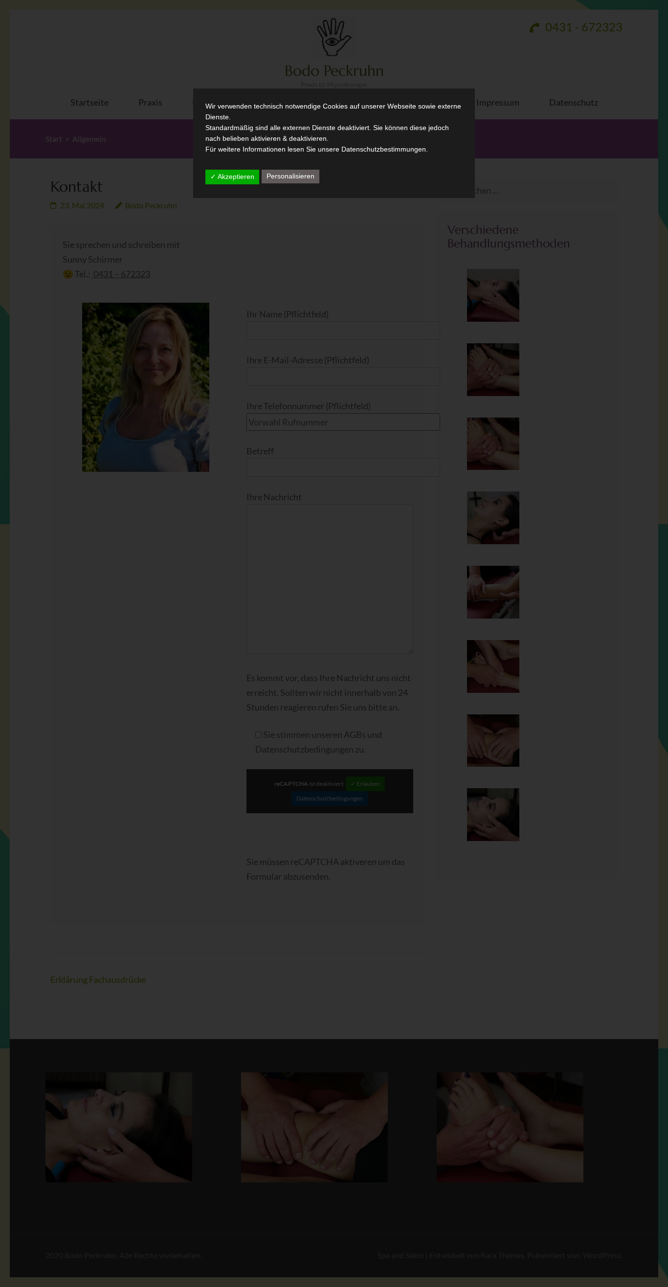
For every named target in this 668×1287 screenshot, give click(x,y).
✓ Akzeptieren (232, 176)
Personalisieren (290, 176)
